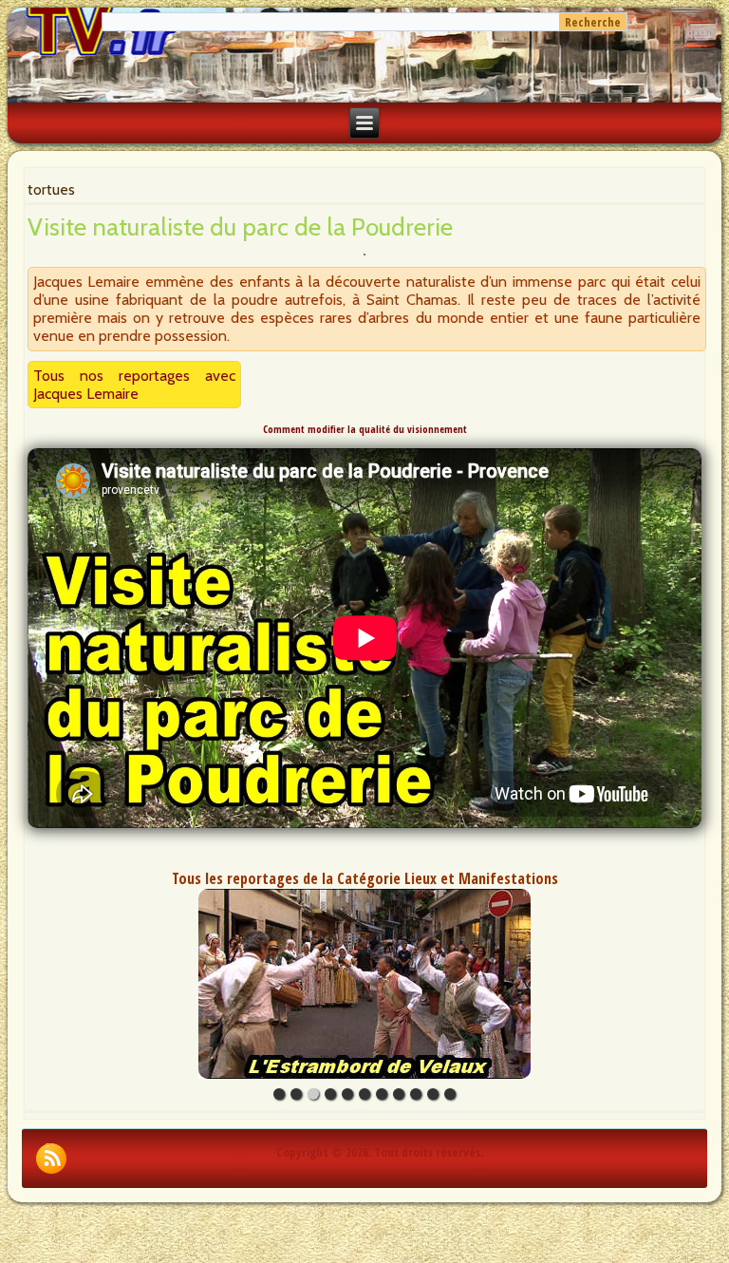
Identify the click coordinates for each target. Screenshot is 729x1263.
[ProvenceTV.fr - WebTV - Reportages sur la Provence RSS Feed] (51, 1158)
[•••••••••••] (364, 984)
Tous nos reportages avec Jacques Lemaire (134, 385)
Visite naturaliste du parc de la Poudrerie (240, 227)
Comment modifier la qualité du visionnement (365, 429)
